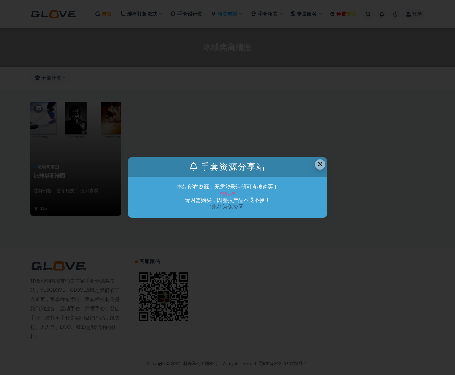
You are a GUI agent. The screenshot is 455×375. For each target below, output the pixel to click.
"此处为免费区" (227, 207)
